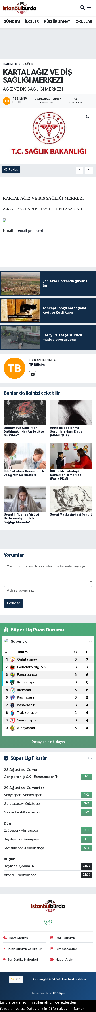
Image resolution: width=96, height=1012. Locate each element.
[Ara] (82, 8)
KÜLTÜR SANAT (57, 22)
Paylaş (13, 169)
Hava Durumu (18, 938)
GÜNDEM (11, 22)
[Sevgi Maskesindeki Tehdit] (71, 499)
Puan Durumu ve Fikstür (25, 949)
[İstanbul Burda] (19, 8)
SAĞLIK (28, 64)
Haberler (10, 64)
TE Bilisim (37, 365)
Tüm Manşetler (66, 949)
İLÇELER (32, 22)
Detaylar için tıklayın (48, 742)
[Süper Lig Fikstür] (90, 758)
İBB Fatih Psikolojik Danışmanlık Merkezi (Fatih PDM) (66, 475)
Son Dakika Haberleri (23, 959)
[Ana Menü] (89, 8)
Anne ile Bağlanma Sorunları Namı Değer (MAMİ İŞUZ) (67, 431)
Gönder (13, 603)
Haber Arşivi (64, 959)
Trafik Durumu (65, 938)
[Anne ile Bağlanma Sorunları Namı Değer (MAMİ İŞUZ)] (71, 412)
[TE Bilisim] (14, 368)
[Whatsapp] (48, 921)
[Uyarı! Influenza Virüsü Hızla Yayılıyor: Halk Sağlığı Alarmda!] (25, 499)
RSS (18, 979)
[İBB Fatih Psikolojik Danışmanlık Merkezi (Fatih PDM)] (71, 456)
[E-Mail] (32, 374)
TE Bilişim (58, 993)
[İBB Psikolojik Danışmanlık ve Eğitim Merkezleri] (25, 456)
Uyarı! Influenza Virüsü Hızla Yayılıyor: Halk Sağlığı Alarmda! (21, 518)
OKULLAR (83, 22)
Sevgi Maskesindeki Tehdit (71, 514)
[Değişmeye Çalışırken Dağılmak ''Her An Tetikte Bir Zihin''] (25, 412)
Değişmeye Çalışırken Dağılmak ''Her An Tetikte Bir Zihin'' (24, 431)
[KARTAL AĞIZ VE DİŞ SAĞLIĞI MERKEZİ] (48, 136)
